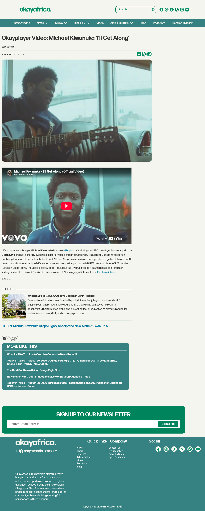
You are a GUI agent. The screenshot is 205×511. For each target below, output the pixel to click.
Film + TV (79, 23)
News (40, 23)
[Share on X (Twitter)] (144, 54)
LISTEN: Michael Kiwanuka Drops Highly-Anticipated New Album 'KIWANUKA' (55, 326)
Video (100, 23)
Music (59, 23)
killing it (68, 250)
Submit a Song (116, 454)
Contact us (114, 448)
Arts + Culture (119, 23)
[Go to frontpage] (35, 9)
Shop (143, 23)
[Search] (153, 9)
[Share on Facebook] (139, 54)
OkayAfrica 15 (21, 23)
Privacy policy (116, 451)
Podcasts (159, 23)
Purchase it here (106, 272)
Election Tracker (182, 23)
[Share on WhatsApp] (149, 54)
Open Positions (117, 457)
